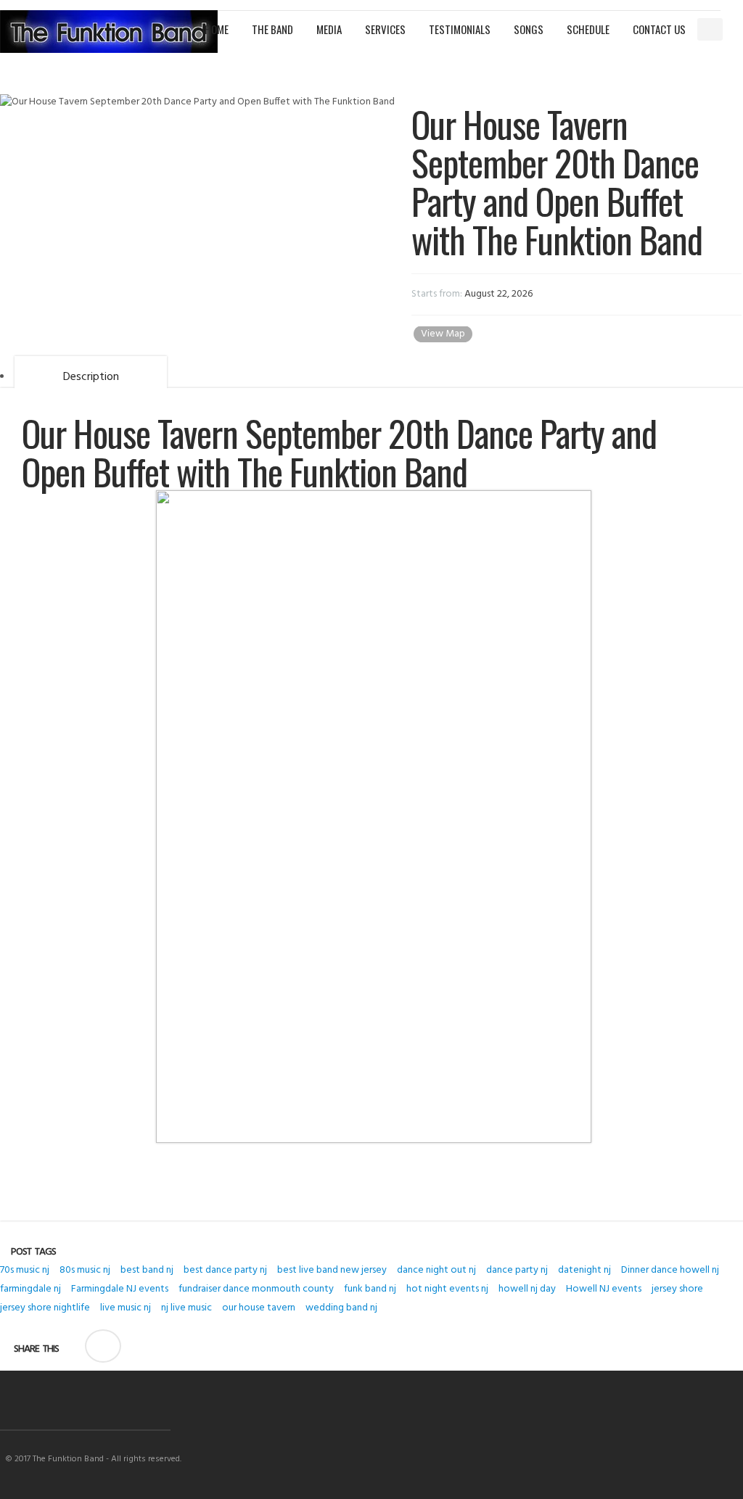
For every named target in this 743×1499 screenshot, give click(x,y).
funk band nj (370, 1289)
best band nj (146, 1270)
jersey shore (677, 1289)
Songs (528, 29)
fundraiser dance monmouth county (256, 1289)
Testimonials (459, 29)
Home (217, 29)
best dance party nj (225, 1270)
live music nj (125, 1308)
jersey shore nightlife (45, 1308)
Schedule (588, 29)
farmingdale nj (30, 1289)
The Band (272, 29)
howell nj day (527, 1289)
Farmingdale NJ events (119, 1289)
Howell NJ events (603, 1289)
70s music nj (24, 1270)
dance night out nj (436, 1270)
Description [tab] (91, 377)
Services (385, 29)
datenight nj (584, 1270)
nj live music (186, 1308)
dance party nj (517, 1270)
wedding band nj (341, 1308)
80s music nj (84, 1270)
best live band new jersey (332, 1270)
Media (329, 29)
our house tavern (258, 1308)
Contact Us (659, 29)
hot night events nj (447, 1289)
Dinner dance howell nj (670, 1270)
